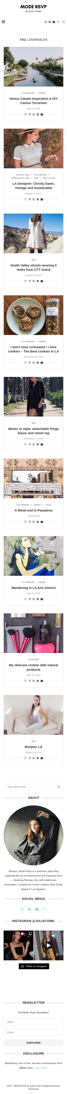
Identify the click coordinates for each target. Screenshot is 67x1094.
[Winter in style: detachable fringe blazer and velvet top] (33, 397)
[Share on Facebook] (30, 114)
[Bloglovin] (58, 22)
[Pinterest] (50, 22)
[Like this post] (25, 114)
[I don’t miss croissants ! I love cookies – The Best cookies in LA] (33, 315)
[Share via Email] (42, 114)
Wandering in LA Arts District (33, 588)
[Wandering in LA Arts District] (33, 556)
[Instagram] (46, 22)
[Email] (54, 22)
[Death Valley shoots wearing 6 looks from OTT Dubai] (33, 233)
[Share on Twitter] (33, 114)
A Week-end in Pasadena (34, 510)
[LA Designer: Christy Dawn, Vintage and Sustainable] (33, 148)
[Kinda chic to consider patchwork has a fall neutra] (49, 945)
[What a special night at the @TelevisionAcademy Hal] (18, 945)
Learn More (40, 1067)
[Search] (63, 22)
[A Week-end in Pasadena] (33, 478)
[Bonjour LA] (33, 715)
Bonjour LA (33, 747)
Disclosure (33, 1089)
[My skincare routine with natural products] (33, 633)
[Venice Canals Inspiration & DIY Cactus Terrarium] (33, 67)
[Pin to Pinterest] (38, 114)
